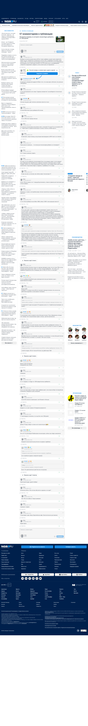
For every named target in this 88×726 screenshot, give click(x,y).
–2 (63, 139)
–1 (63, 85)
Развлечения (58, 564)
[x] (36, 578)
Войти (25, 51)
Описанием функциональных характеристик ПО (54, 617)
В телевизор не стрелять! (28, 78)
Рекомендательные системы (50, 625)
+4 (59, 375)
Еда (22, 564)
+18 (59, 492)
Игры (63, 18)
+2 (59, 85)
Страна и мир (73, 557)
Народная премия (74, 566)
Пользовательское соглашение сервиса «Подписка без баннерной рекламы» (60, 627)
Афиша (45, 18)
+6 (59, 484)
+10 (59, 283)
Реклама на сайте (5, 553)
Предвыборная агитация (7, 566)
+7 (59, 410)
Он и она (57, 553)
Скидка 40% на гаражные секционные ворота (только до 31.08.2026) (7, 177)
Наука (40, 564)
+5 (59, 130)
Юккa (24, 275)
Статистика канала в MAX (7, 568)
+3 (59, 112)
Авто (22, 553)
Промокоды (13, 18)
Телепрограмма (39, 18)
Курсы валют (57, 18)
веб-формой (24, 623)
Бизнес (23, 555)
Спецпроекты (73, 564)
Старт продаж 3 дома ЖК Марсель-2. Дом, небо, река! (8, 173)
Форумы (32, 18)
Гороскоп (50, 18)
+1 (59, 67)
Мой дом (41, 562)
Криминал (41, 555)
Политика (57, 557)
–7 (63, 319)
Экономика (72, 562)
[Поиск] (79, 22)
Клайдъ (24, 430)
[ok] (29, 578)
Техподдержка (4, 564)
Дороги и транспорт (26, 562)
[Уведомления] (82, 22)
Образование (42, 568)
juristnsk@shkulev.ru (33, 622)
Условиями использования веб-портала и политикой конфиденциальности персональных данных (64, 618)
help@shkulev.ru (10, 623)
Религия (57, 566)
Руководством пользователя (50, 616)
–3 (63, 168)
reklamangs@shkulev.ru (49, 612)
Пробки (44, 21)
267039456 (25, 98)
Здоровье (23, 568)
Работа (56, 562)
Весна (22, 557)
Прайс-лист (4, 555)
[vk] (26, 578)
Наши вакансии (5, 562)
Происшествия (58, 559)
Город (22, 559)
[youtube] (40, 578)
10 (28, 436)
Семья (56, 568)
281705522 (26, 225)
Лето (40, 559)
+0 (59, 121)
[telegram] (22, 578)
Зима (40, 553)
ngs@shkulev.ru (16, 621)
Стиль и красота (74, 555)
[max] (33, 578)
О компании (4, 557)
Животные (23, 566)
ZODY (67, 18)
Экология (72, 559)
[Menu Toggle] (2, 22)
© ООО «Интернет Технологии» (7, 630)
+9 (59, 444)
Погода (26, 18)
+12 (59, 436)
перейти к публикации (27, 30)
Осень (56, 555)
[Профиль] (85, 22)
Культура (41, 557)
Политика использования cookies (51, 623)
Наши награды (5, 559)
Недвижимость (5, 18)
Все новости (9, 31)
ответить (23, 67)
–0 (63, 67)
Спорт (71, 553)
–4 (63, 472)
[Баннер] (49, 25)
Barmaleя (25, 311)
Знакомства (20, 18)
